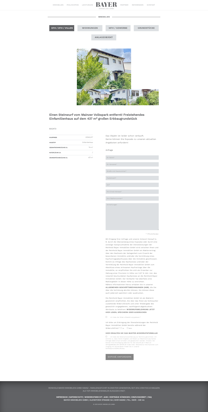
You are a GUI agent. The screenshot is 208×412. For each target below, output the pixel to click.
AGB (106, 397)
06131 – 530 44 (138, 400)
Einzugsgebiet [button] (138, 397)
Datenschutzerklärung (115, 348)
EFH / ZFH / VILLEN (62, 28)
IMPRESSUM (61, 397)
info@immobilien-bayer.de (116, 344)
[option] (104, 69)
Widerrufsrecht (93, 397)
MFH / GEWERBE (118, 28)
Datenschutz (76, 397)
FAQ (150, 397)
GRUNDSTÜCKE (146, 28)
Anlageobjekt (104, 37)
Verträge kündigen (119, 397)
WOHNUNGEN (90, 28)
